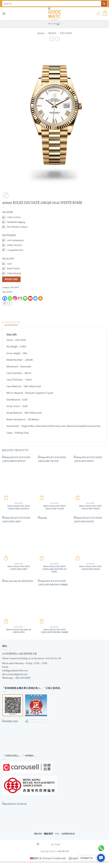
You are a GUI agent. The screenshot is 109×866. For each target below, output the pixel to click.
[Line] (25, 298)
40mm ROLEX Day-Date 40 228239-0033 (18, 631)
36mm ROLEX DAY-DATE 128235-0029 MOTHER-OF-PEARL (54, 569)
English (52, 24)
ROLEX (52, 33)
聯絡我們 (48, 833)
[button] (4, 13)
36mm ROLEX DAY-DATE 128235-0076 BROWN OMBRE (54, 631)
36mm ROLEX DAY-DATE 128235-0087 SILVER (54, 507)
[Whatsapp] (10, 298)
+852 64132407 (23, 677)
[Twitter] (35, 298)
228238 (9, 291)
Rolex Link (11, 279)
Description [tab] (11, 325)
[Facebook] (4, 298)
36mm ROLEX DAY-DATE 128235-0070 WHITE (90, 507)
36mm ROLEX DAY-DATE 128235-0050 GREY (18, 567)
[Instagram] (15, 298)
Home (40, 33)
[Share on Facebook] (10, 303)
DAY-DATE (66, 33)
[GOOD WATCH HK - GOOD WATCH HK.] (54, 13)
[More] (40, 298)
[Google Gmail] (20, 298)
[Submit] (104, 3)
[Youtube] (30, 298)
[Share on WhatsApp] (4, 303)
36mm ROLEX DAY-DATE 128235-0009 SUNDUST (18, 507)
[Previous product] (57, 39)
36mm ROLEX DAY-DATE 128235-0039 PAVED (90, 567)
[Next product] (52, 39)
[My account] (98, 13)
